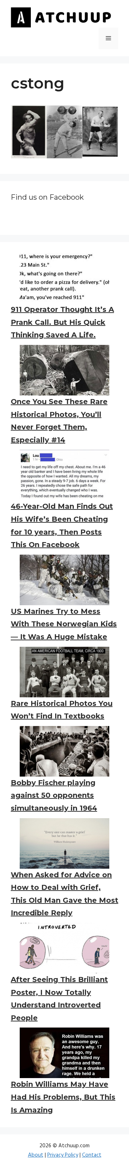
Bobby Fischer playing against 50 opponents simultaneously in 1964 (54, 795)
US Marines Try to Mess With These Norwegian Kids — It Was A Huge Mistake (64, 624)
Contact (91, 1155)
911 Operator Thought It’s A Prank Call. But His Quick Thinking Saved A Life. (62, 322)
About (35, 1155)
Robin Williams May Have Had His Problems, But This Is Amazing (63, 1097)
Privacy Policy (62, 1155)
